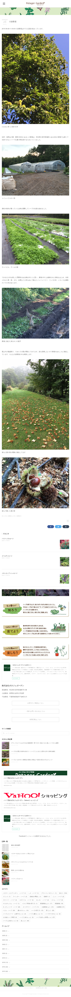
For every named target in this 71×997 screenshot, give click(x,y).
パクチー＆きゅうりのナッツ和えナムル (22, 853)
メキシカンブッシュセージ (9, 573)
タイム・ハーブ (57, 900)
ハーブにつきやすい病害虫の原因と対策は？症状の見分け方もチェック (32, 760)
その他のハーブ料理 (10, 917)
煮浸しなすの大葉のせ (17, 870)
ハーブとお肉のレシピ (10, 921)
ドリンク (6, 896)
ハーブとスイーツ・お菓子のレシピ (14, 914)
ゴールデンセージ (7, 556)
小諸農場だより (48, 907)
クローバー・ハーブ (10, 900)
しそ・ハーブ (34, 893)
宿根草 (47, 896)
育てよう (50, 910)
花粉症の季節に (35, 896)
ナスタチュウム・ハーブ (11, 903)
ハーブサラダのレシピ (53, 914)
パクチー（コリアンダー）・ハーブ (14, 893)
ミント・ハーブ (58, 896)
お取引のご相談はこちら (35, 703)
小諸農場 (60, 907)
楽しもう (25, 921)
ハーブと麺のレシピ (36, 914)
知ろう (63, 893)
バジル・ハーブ (9, 910)
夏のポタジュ (23, 910)
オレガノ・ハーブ (42, 900)
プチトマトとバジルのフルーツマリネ (22, 862)
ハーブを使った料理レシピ (45, 917)
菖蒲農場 (59, 903)
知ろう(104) (4, 516)
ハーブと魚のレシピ (27, 917)
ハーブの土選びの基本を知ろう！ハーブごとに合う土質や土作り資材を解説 (33, 751)
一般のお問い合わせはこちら (35, 711)
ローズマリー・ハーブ (31, 907)
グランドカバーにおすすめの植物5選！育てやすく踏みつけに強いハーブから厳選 (34, 743)
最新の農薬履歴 (15, 845)
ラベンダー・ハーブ (20, 896)
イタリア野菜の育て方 (29, 903)
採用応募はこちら (35, 719)
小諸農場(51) (18, 516)
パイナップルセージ (7, 538)
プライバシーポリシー (49, 893)
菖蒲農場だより (46, 903)
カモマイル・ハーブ (27, 900)
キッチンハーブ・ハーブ (11, 907)
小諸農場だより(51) (11, 516)
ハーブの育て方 (37, 910)
